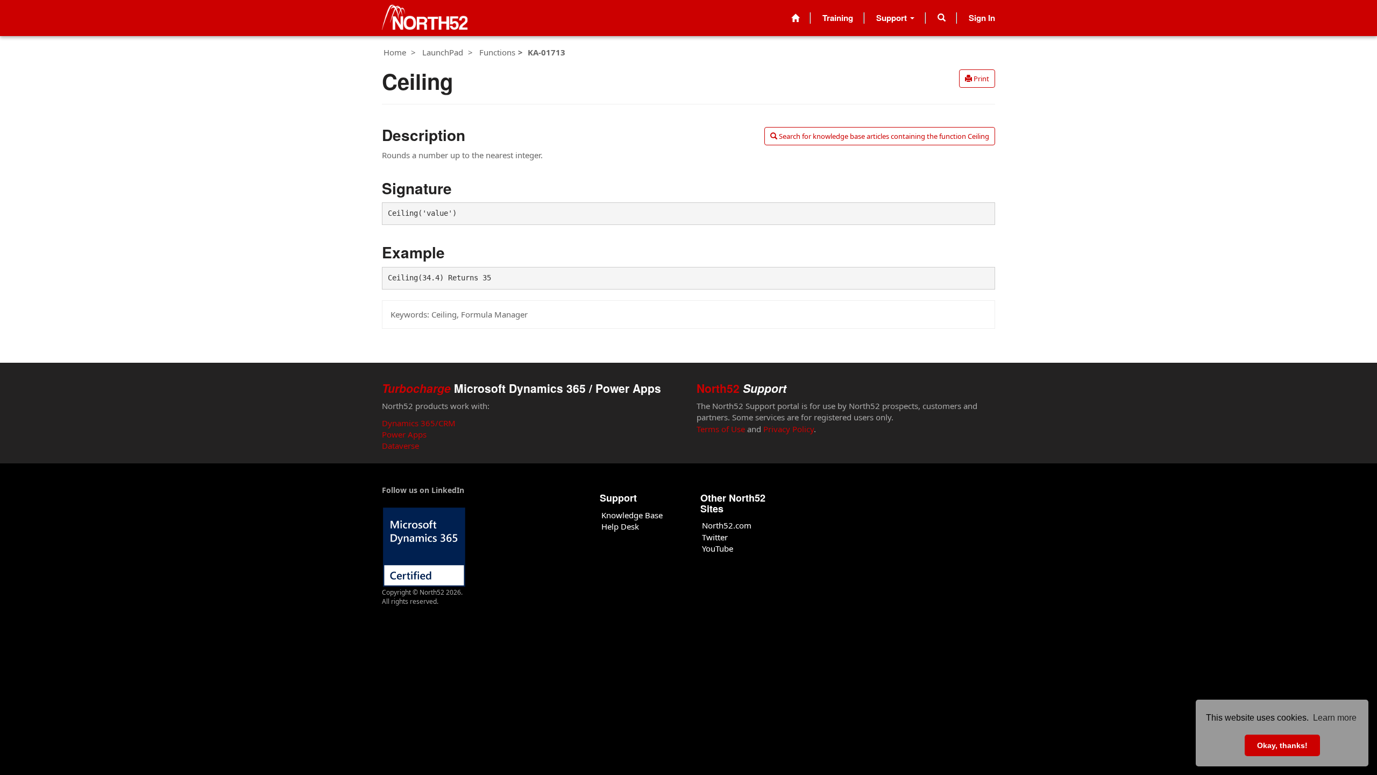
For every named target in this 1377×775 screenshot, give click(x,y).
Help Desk (620, 526)
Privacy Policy (788, 429)
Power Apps (404, 434)
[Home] (795, 18)
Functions (497, 52)
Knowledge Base (632, 515)
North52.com (726, 525)
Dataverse (400, 445)
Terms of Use (721, 429)
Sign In (982, 18)
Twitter (715, 537)
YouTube (717, 548)
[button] (941, 17)
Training (837, 18)
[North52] (425, 18)
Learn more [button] (1335, 717)
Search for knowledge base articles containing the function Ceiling (883, 136)
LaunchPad (442, 52)
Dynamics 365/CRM (419, 423)
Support (892, 18)
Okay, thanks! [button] (1282, 745)
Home (395, 52)
